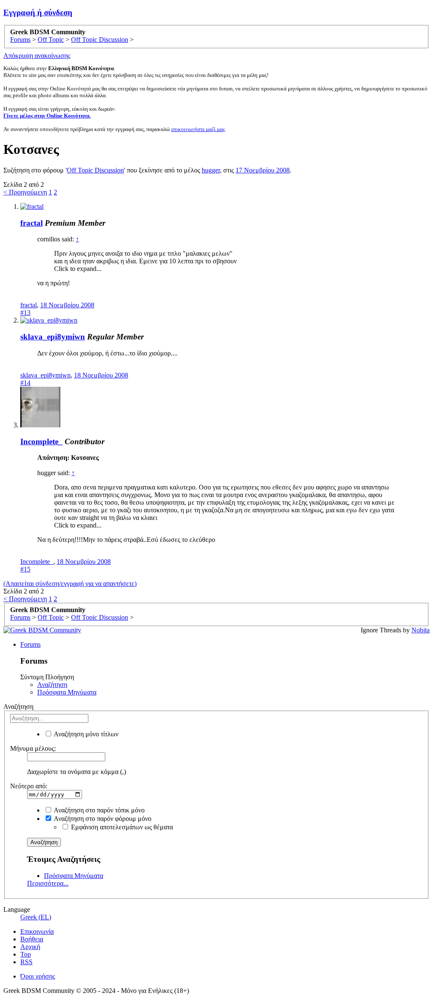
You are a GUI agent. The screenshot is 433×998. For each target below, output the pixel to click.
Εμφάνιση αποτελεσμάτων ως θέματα (121, 827)
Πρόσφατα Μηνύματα (66, 692)
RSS (26, 961)
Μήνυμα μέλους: (33, 748)
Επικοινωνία (37, 931)
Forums (30, 644)
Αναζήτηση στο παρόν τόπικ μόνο (98, 810)
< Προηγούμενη (25, 192)
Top (25, 954)
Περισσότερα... (48, 883)
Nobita (420, 630)
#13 (25, 312)
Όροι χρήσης (37, 976)
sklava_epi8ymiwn (52, 336)
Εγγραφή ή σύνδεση (37, 12)
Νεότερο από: (28, 786)
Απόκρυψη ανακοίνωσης (36, 55)
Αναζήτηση (52, 684)
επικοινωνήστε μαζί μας (198, 129)
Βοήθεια (31, 939)
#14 (25, 382)
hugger (211, 170)
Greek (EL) (35, 917)
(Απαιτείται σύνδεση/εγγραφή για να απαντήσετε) (70, 583)
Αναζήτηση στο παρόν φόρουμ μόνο (101, 818)
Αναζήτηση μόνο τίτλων (85, 734)
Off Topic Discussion (95, 170)
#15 (25, 569)
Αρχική (30, 946)
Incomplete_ (41, 441)
